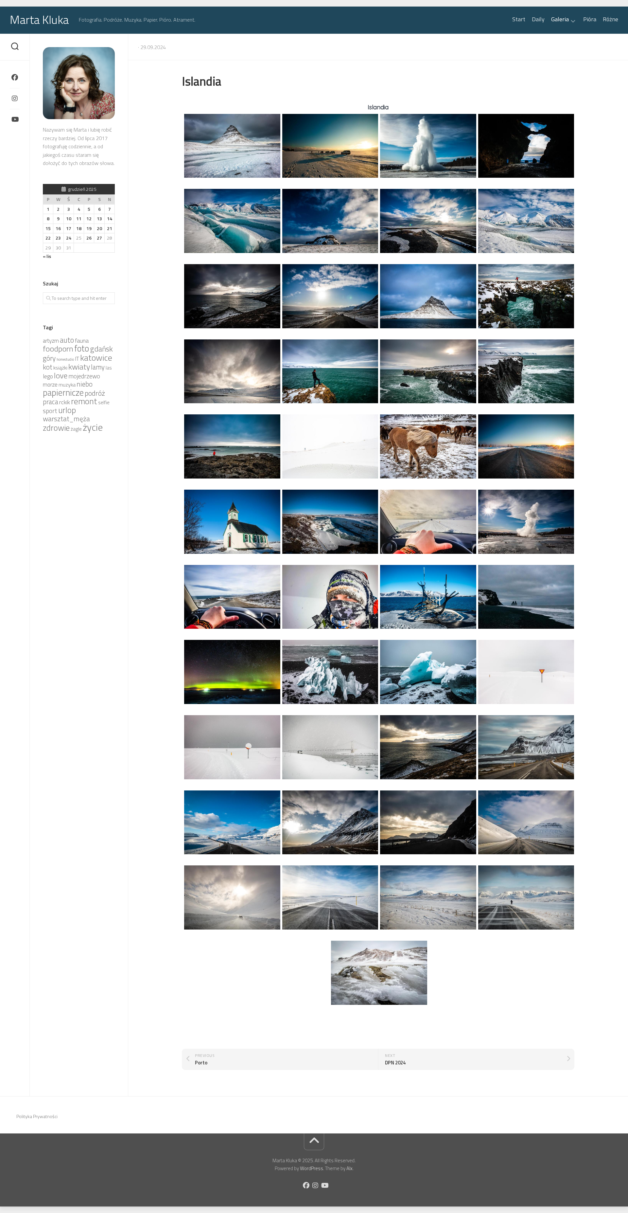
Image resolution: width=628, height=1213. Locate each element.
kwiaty (79, 366)
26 (89, 237)
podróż (95, 393)
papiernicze (63, 392)
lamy (98, 367)
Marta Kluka (39, 19)
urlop (67, 410)
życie (93, 427)
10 (68, 218)
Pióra (589, 19)
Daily (538, 19)
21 (109, 228)
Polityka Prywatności (37, 1116)
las (109, 367)
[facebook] (15, 77)
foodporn (58, 348)
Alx (349, 1168)
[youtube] (15, 119)
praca (50, 402)
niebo (85, 384)
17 (68, 228)
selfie (104, 402)
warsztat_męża (66, 418)
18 (78, 228)
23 (58, 237)
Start (518, 19)
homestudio (65, 359)
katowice (96, 357)
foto (81, 348)
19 (89, 228)
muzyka (67, 385)
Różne (610, 19)
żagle (76, 429)
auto (67, 340)
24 (68, 237)
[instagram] (15, 98)
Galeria (560, 20)
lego (48, 376)
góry (49, 358)
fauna (82, 340)
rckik (64, 402)
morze (50, 384)
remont (84, 401)
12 (89, 218)
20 (99, 228)
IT (77, 358)
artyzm (51, 340)
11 (78, 218)
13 (99, 218)
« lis (47, 256)
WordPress (311, 1168)
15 (48, 228)
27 (99, 237)
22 (48, 237)
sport (50, 411)
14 (109, 218)
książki (60, 367)
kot (47, 367)
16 (58, 228)
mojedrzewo (84, 376)
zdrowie (56, 427)
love (60, 375)
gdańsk (101, 348)
